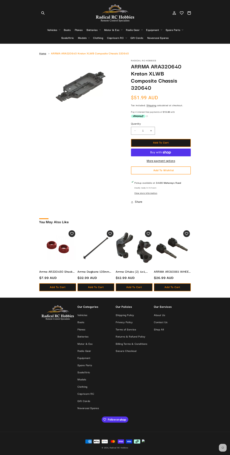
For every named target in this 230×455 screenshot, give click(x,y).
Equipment (83, 358)
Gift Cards (83, 401)
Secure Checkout (126, 351)
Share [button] (138, 201)
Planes (81, 329)
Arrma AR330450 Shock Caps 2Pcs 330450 (56, 271)
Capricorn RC (85, 394)
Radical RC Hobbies (119, 448)
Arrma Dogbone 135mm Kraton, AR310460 (93, 271)
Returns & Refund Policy (130, 336)
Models (81, 379)
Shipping (151, 105)
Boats (80, 322)
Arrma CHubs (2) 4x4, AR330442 (131, 271)
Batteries (82, 336)
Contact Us (161, 322)
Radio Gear (84, 351)
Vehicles (82, 315)
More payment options (161, 161)
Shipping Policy (125, 315)
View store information (145, 192)
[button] (43, 13)
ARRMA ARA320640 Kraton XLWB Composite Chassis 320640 (90, 53)
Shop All (159, 329)
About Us (159, 315)
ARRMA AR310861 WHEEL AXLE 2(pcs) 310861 (172, 271)
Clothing (82, 386)
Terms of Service (126, 329)
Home (42, 53)
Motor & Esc (85, 344)
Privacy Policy (124, 322)
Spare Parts (84, 365)
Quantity (136, 123)
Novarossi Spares (88, 408)
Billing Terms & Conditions (131, 344)
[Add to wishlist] (72, 233)
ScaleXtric (83, 372)
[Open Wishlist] (181, 13)
